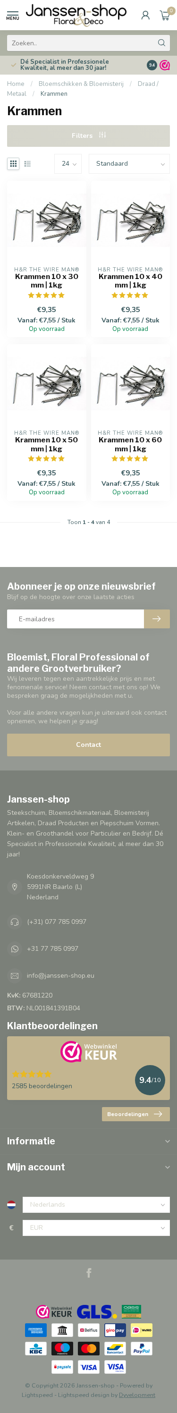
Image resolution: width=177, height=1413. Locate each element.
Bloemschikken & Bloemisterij (81, 84)
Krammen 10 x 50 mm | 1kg (46, 444)
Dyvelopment (137, 1395)
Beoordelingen (127, 1114)
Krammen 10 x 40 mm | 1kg (130, 280)
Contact (88, 744)
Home (16, 84)
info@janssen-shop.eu (60, 975)
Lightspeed (37, 1395)
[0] (165, 15)
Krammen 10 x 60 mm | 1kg (130, 444)
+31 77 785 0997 (52, 948)
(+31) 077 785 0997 (56, 921)
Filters (83, 135)
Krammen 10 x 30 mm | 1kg (46, 280)
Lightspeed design (84, 1395)
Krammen (54, 94)
